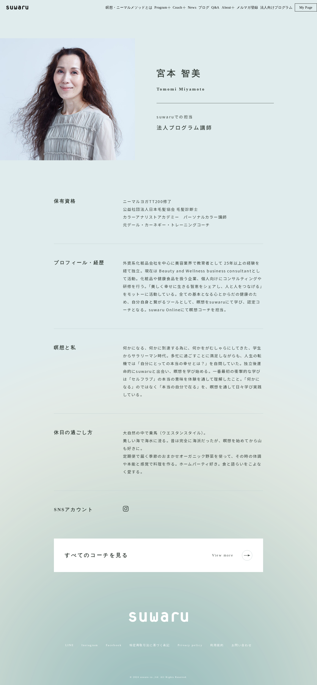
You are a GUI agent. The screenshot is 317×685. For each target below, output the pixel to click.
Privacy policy (190, 645)
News (192, 7)
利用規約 (217, 645)
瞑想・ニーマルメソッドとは (129, 7)
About (226, 7)
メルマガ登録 (247, 7)
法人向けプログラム (276, 7)
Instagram (90, 645)
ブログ (203, 7)
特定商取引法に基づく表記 (150, 645)
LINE (69, 645)
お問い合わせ (242, 645)
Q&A (215, 7)
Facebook (114, 645)
